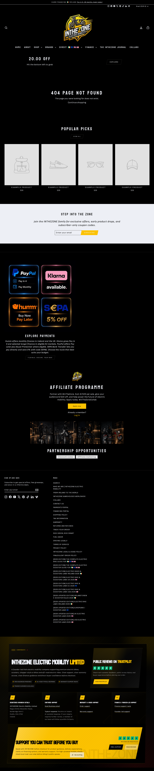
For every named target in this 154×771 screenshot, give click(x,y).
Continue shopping (77, 102)
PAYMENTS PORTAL (61, 507)
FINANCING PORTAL (61, 511)
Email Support (116, 747)
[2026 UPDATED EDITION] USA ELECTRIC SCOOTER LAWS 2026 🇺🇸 (69, 621)
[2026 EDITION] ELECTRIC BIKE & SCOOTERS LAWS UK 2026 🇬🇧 (66, 578)
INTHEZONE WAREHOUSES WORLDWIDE (69, 496)
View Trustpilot (101, 681)
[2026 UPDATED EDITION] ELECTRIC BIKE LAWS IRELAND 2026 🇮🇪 (69, 603)
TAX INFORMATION (60, 518)
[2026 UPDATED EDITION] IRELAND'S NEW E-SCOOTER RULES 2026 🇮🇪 (70, 596)
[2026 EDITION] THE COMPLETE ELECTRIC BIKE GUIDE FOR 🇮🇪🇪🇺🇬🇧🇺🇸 (70, 560)
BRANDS (49, 47)
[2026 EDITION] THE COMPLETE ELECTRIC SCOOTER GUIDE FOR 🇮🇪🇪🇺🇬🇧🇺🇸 (70, 566)
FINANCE (90, 47)
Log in (77, 415)
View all (77, 136)
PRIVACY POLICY (60, 548)
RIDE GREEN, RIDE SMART (63, 533)
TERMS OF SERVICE (61, 544)
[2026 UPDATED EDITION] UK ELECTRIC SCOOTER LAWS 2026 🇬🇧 (69, 615)
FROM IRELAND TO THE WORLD (65, 493)
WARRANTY (57, 522)
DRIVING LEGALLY (60, 541)
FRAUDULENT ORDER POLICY (65, 555)
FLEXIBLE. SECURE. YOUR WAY (40, 357)
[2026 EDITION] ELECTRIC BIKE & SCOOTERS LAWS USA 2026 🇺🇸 (66, 590)
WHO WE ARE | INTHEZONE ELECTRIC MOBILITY (68, 487)
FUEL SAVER (58, 537)
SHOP (37, 47)
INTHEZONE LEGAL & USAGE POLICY (67, 552)
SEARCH (56, 483)
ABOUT (27, 47)
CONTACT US (58, 504)
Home (18, 47)
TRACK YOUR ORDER (61, 530)
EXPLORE (114, 62)
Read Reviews (131, 747)
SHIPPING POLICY (60, 515)
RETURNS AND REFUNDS (63, 526)
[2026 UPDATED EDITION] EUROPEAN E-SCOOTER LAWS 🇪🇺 (69, 609)
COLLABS (134, 47)
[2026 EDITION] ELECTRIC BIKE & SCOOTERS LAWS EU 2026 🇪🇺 (66, 584)
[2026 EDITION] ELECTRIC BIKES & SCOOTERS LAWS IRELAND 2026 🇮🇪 (67, 572)
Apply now (77, 406)
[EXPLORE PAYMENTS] (40, 296)
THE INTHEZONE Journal (113, 47)
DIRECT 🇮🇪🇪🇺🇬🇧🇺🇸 (69, 47)
